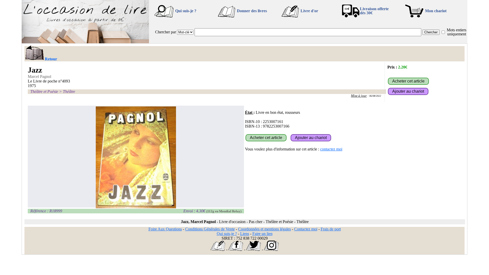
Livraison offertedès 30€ (374, 11)
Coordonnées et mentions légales (264, 229)
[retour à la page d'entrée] (85, 42)
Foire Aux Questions (165, 229)
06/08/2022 (375, 95)
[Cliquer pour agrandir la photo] (136, 157)
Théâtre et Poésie (44, 91)
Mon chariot (435, 11)
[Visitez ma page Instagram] (271, 249)
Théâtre (69, 91)
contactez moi (331, 149)
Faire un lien (262, 233)
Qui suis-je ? (185, 11)
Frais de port (331, 229)
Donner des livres (252, 11)
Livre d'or (309, 11)
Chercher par (165, 32)
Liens (244, 233)
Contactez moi (305, 229)
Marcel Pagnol (39, 76)
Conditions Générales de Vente (210, 229)
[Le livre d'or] (218, 249)
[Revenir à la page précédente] (34, 53)
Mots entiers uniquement (456, 32)
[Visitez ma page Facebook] (235, 249)
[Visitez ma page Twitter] (253, 249)
